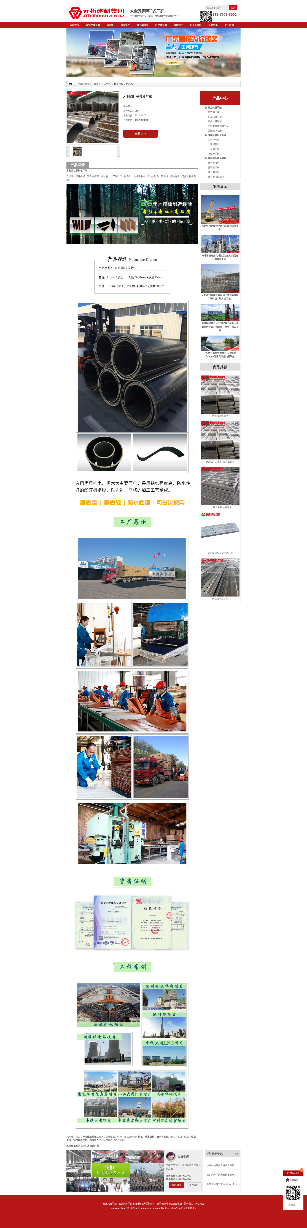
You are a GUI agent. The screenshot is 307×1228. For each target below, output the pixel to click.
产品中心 (106, 84)
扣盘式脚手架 (215, 116)
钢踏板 (110, 25)
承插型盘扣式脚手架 (218, 126)
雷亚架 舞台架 (215, 130)
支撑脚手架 (213, 139)
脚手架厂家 (213, 167)
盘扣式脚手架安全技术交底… (222, 1174)
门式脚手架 (161, 25)
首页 (96, 84)
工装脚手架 (213, 149)
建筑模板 (118, 84)
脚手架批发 (213, 172)
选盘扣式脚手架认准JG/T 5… (222, 1184)
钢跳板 (137, 1203)
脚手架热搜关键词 (217, 158)
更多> (237, 1154)
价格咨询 (140, 133)
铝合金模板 (195, 25)
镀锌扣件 (178, 25)
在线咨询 (176, 1185)
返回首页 (74, 25)
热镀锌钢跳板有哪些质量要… (222, 1165)
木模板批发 (72, 1145)
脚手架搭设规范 (216, 176)
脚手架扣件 (149, 1203)
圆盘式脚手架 (215, 107)
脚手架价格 (213, 163)
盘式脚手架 (213, 112)
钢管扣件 (125, 25)
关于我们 (229, 25)
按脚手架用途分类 (217, 135)
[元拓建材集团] (130, 13)
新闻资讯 (213, 25)
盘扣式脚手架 (93, 25)
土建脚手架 (213, 144)
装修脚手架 (213, 153)
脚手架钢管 (142, 25)
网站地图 (199, 1203)
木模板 (129, 84)
